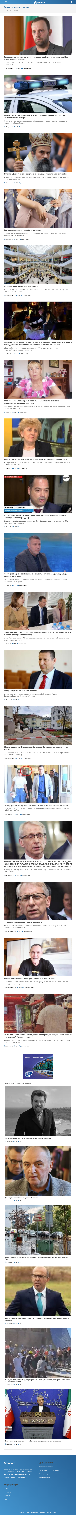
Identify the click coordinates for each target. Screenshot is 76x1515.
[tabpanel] (38, 1267)
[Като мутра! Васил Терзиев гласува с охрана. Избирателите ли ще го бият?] (38, 784)
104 (29, 987)
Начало (6, 10)
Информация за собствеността (51, 1474)
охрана (16, 10)
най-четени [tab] (9, 1083)
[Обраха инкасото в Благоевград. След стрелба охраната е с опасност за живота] (38, 725)
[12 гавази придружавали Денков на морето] (38, 901)
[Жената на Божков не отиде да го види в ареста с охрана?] (38, 957)
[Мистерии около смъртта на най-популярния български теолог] (38, 1111)
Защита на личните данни (49, 1470)
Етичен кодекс (44, 1477)
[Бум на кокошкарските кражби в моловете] (38, 208)
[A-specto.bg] (39, 2)
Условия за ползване (47, 1467)
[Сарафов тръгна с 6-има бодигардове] (38, 669)
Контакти (7, 1492)
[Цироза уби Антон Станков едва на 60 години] (38, 1171)
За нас (6, 1489)
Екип (5, 1499)
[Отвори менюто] (6, 2)
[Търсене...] (71, 2)
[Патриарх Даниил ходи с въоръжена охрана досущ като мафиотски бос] (38, 152)
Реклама (7, 1496)
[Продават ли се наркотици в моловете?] (38, 264)
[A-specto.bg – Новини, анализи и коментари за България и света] (9, 1464)
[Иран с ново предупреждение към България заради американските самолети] (38, 1414)
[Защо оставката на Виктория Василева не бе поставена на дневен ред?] (38, 437)
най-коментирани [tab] (24, 1083)
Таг (11, 10)
